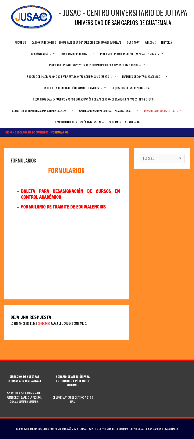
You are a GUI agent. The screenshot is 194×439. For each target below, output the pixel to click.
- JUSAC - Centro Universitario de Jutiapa (123, 12)
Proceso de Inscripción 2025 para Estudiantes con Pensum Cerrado (68, 76)
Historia (166, 42)
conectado (44, 323)
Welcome (150, 42)
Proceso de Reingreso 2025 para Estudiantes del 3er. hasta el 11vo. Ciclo (93, 65)
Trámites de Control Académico (141, 76)
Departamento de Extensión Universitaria (79, 122)
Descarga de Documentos (159, 110)
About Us (20, 42)
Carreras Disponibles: (73, 54)
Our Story (133, 42)
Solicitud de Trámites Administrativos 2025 (39, 110)
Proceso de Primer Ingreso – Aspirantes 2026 (128, 54)
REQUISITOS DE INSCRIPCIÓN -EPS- (131, 88)
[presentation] (173, 42)
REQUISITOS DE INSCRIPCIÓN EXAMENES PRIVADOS (71, 88)
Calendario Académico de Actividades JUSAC (105, 110)
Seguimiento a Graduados (124, 122)
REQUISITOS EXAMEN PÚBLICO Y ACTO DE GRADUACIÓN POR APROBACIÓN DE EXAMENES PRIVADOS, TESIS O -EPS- (93, 99)
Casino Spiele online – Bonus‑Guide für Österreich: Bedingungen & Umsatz (76, 42)
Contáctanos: (39, 54)
